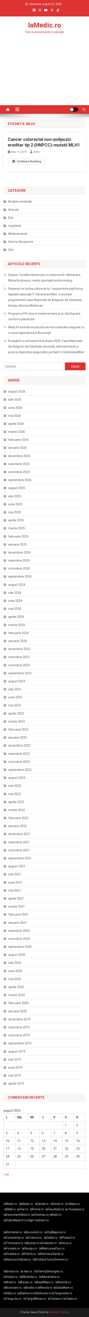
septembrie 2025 (20, 480)
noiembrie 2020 (19, 930)
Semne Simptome (20, 241)
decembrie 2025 (19, 456)
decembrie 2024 (19, 552)
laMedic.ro (44, 25)
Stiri (11, 249)
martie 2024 (16, 625)
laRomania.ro (13, 1232)
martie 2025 (16, 528)
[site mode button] (74, 109)
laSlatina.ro (25, 1293)
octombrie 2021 (19, 850)
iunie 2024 (15, 600)
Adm (36, 151)
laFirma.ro (37, 1209)
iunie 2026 (15, 407)
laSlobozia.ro (42, 1293)
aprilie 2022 (16, 802)
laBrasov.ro (11, 1271)
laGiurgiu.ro (30, 1248)
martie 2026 (16, 431)
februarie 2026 (18, 439)
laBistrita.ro (63, 1282)
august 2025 (16, 488)
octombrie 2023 (19, 665)
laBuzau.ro (32, 1243)
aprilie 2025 (16, 520)
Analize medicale (20, 201)
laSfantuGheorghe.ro (48, 1271)
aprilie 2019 (16, 1083)
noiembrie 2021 (19, 842)
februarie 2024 (18, 633)
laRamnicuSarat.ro (51, 1254)
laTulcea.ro (56, 1298)
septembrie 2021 (20, 858)
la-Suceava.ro (74, 1209)
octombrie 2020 (19, 938)
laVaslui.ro (12, 1276)
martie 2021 (16, 906)
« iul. (6, 1174)
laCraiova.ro (34, 1237)
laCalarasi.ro (48, 1243)
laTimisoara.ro (13, 1243)
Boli (10, 217)
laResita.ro (45, 1287)
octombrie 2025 (19, 472)
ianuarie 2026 (17, 447)
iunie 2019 (15, 1067)
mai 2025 (14, 512)
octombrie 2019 (19, 1035)
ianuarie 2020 (17, 1011)
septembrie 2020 (20, 946)
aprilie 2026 (16, 423)
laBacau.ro (25, 1282)
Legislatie (14, 225)
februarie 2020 (18, 1003)
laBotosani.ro (13, 1287)
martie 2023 (16, 721)
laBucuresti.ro (33, 1232)
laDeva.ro (65, 1243)
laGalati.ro (50, 1237)
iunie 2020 (15, 971)
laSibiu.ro (10, 1293)
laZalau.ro (70, 1298)
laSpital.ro (42, 1204)
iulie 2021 (14, 874)
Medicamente (17, 233)
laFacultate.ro (55, 1209)
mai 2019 (14, 1075)
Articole (13, 209)
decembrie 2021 (19, 834)
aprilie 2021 (16, 898)
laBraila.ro (30, 1287)
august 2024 (16, 584)
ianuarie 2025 (17, 544)
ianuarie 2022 (17, 826)
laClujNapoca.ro (55, 1232)
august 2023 (16, 681)
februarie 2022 (18, 818)
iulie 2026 (14, 399)
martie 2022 (16, 810)
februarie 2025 (18, 536)
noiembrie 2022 (19, 753)
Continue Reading (29, 161)
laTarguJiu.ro (14, 1298)
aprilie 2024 (16, 616)
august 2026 (16, 391)
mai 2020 (14, 979)
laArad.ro (10, 1282)
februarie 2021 (18, 914)
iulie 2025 (14, 496)
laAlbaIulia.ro (28, 1276)
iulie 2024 (14, 592)
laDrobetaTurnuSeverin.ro (50, 1259)
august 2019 (16, 1051)
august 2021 (16, 866)
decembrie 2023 (19, 649)
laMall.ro (10, 1209)
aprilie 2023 (16, 713)
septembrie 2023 (20, 673)
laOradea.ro (12, 1254)
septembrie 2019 (20, 1043)
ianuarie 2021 (17, 922)
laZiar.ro (22, 1209)
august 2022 (16, 777)
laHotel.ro (57, 1204)
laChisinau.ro (40, 1214)
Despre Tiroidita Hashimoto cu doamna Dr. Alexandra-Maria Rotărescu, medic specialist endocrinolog (44, 277)
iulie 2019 (14, 1059)
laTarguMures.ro (35, 1298)
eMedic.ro (10, 1204)
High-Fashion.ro (38, 1220)
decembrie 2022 (19, 745)
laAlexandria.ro (49, 1276)
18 (19, 1148)
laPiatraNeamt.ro (15, 1220)
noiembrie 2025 (19, 464)
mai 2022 (14, 794)
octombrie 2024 (19, 568)
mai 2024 (14, 608)
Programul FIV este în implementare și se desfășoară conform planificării (44, 316)
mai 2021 (14, 890)
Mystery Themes (59, 1312)
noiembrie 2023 (19, 657)
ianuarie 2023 (17, 737)
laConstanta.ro (14, 1237)
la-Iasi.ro (26, 1271)
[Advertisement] (44, 78)
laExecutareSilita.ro (17, 1214)
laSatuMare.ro (63, 1287)
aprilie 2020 (16, 987)
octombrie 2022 (19, 761)
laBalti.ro (55, 1214)
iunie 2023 (15, 697)
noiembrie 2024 (19, 560)
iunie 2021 (15, 882)
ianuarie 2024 (17, 641)
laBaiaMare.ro (44, 1282)
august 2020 (16, 954)
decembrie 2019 (19, 1019)
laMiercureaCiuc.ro (52, 1248)
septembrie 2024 (20, 576)
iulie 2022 (14, 785)
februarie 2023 (18, 729)
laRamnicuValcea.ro (17, 1259)
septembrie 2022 (20, 769)
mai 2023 (14, 705)
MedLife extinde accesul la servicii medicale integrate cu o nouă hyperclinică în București (46, 330)
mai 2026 (14, 415)
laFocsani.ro (12, 1248)
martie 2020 (16, 995)
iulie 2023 (14, 689)
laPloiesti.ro (67, 1237)
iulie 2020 (14, 962)
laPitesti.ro (29, 1254)
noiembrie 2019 (19, 1027)
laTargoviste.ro (62, 1293)
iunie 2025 (15, 504)
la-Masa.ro (72, 1204)
